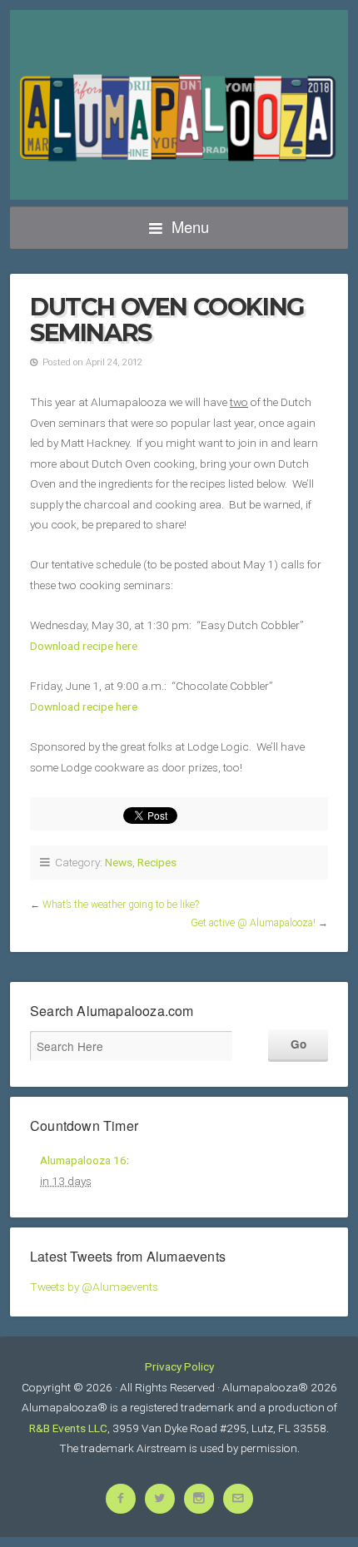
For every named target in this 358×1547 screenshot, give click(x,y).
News (118, 862)
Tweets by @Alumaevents (94, 1286)
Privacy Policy (179, 1366)
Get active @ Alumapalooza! (253, 923)
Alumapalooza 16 (83, 1160)
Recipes (157, 862)
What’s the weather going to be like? (120, 904)
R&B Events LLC (68, 1428)
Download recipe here (83, 645)
